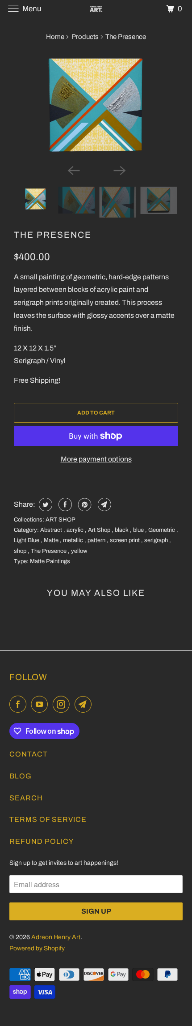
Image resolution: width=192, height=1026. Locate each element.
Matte (52, 540)
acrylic (76, 530)
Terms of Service (48, 819)
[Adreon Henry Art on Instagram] (63, 704)
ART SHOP (60, 520)
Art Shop (100, 530)
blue (139, 530)
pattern (97, 540)
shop (21, 551)
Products (85, 36)
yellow (79, 551)
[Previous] (73, 170)
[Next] (119, 170)
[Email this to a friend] (103, 504)
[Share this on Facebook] (64, 504)
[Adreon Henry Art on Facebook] (19, 704)
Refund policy (41, 841)
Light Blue (27, 540)
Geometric (162, 530)
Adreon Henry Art (55, 937)
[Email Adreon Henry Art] (85, 704)
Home (55, 36)
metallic (73, 540)
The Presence (53, 234)
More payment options (96, 459)
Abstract (51, 530)
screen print (125, 540)
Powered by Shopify (37, 948)
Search (26, 798)
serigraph (156, 540)
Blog (20, 776)
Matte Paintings (50, 561)
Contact (28, 754)
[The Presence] (96, 105)
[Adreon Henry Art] (96, 8)
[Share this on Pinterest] (84, 504)
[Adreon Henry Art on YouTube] (41, 704)
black (122, 530)
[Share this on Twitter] (44, 504)
